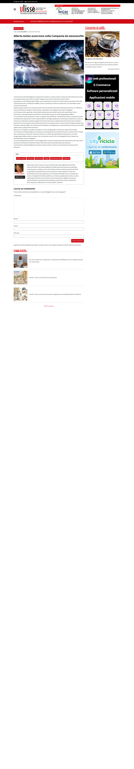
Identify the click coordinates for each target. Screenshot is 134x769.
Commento (18, 196)
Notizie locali (18, 29)
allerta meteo (21, 158)
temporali (66, 158)
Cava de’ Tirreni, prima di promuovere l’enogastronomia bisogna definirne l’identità (55, 294)
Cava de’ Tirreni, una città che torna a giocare (43, 278)
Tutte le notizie (48, 306)
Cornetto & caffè (94, 27)
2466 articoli (19, 177)
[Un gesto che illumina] (102, 44)
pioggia (46, 158)
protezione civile (56, 158)
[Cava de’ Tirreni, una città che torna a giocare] (20, 277)
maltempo (38, 158)
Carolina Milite (23, 32)
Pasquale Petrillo (114, 69)
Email (16, 226)
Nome (16, 219)
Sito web (16, 233)
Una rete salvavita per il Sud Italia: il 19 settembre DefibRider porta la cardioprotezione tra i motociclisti (56, 261)
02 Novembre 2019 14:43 (34, 32)
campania (30, 158)
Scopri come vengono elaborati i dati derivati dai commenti (62, 245)
